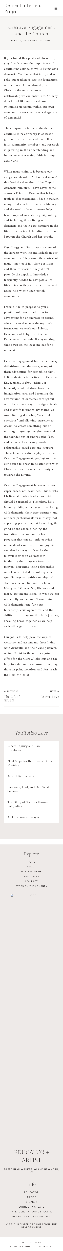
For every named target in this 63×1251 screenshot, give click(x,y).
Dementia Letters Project (31, 1216)
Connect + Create (31, 1207)
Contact (31, 881)
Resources (31, 876)
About (31, 866)
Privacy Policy (31, 1243)
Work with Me (31, 871)
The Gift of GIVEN (12, 696)
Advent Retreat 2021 (21, 776)
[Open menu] (56, 8)
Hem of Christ (42, 40)
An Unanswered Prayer (23, 817)
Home (31, 862)
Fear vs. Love (49, 694)
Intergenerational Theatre (31, 1211)
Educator (31, 1192)
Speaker (31, 1202)
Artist (31, 1197)
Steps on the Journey (31, 886)
